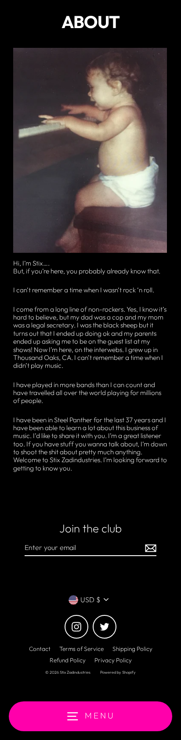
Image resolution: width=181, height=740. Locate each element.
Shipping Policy (132, 649)
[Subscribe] (149, 548)
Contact (40, 649)
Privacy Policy (113, 660)
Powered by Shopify (118, 672)
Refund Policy (68, 660)
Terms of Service (81, 649)
